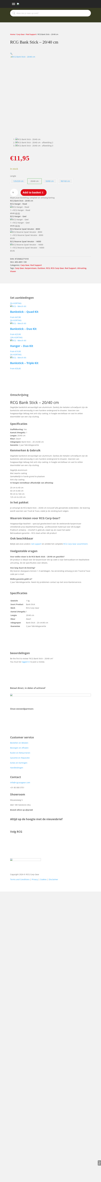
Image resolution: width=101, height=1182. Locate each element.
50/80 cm (50, 181)
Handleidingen (16, 767)
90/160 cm (65, 181)
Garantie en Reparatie (20, 758)
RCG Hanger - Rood (18, 204)
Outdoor (41, 268)
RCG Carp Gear (57, 268)
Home (12, 34)
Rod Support (31, 34)
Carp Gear (20, 34)
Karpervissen (31, 268)
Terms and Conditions (20, 879)
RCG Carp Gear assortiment (75, 544)
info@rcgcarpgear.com (20, 782)
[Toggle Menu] (13, 4)
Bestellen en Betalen (19, 743)
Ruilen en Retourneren (20, 753)
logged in (26, 662)
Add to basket (32, 192)
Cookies (43, 879)
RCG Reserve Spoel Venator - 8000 (25, 229)
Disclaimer (53, 879)
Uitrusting (81, 268)
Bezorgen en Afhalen (19, 748)
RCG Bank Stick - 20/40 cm (21, 200)
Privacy (35, 879)
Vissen (13, 271)
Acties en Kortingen (18, 763)
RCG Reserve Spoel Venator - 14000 (25, 241)
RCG (48, 268)
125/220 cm (18, 181)
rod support (36, 544)
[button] (11, 53)
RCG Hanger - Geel (18, 216)
